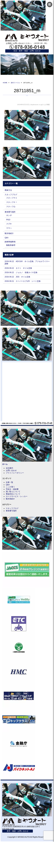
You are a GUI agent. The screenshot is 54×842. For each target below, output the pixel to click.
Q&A (6, 238)
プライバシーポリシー (15, 473)
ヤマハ (9, 228)
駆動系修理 (10, 245)
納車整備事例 (10, 242)
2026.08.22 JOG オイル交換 (17, 277)
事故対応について (13, 494)
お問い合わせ (11, 470)
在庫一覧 (9, 482)
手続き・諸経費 (12, 489)
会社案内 (9, 468)
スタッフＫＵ (11, 198)
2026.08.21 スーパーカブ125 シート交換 (22, 281)
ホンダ (9, 215)
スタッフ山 (10, 206)
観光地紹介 (9, 233)
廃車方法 (8, 190)
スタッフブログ (11, 194)
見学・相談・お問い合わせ (17, 831)
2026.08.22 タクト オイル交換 (18, 268)
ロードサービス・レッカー (16, 496)
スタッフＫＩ (11, 202)
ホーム (5, 464)
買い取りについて (13, 492)
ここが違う (10, 487)
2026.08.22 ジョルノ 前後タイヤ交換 (21, 272)
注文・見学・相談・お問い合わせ (27, 51)
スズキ (9, 224)
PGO (8, 220)
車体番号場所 (10, 212)
